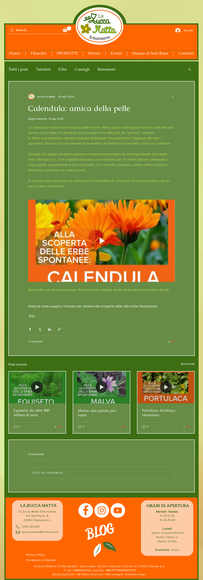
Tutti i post (18, 69)
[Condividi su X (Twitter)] (40, 329)
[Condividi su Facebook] (30, 329)
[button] (67, 29)
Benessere (106, 69)
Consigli (82, 69)
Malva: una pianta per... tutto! (98, 412)
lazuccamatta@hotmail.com (40, 532)
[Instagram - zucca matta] (101, 510)
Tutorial (43, 69)
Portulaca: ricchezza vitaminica (158, 412)
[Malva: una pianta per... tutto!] (101, 387)
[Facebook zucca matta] (85, 510)
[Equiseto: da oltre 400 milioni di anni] (37, 387)
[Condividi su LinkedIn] (49, 329)
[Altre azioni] (172, 96)
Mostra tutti (188, 363)
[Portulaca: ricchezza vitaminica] (165, 387)
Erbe (62, 69)
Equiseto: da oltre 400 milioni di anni (31, 412)
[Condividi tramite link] (59, 329)
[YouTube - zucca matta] (117, 510)
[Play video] (101, 241)
